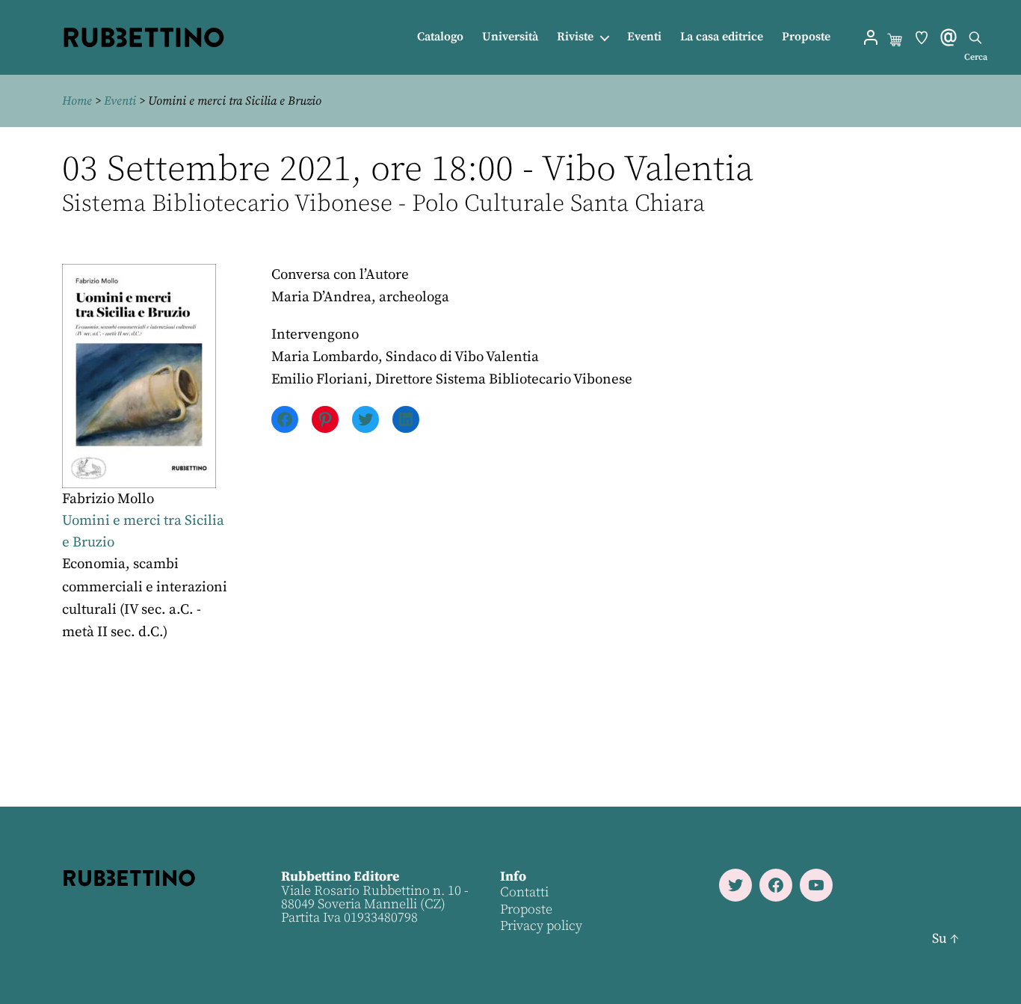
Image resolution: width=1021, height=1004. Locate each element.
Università (510, 37)
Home (77, 100)
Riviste (575, 37)
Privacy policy (541, 925)
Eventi (644, 37)
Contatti (524, 892)
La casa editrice (721, 37)
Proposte (806, 37)
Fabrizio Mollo (108, 499)
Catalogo (440, 37)
